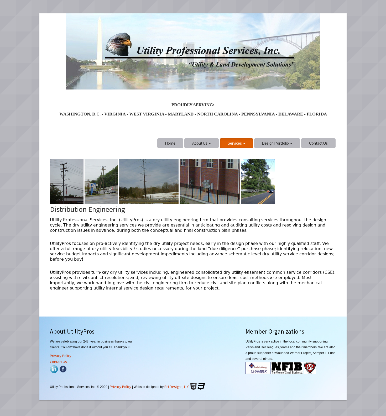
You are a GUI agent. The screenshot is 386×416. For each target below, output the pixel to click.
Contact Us (318, 143)
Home (170, 143)
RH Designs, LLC (176, 386)
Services (235, 143)
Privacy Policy (60, 355)
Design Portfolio (276, 143)
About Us (200, 143)
